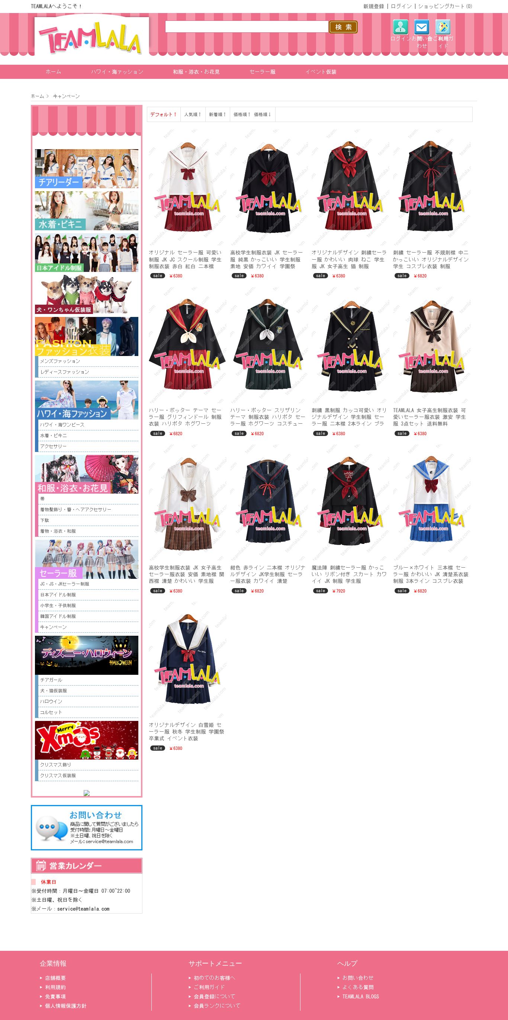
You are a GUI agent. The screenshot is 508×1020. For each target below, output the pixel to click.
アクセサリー (53, 446)
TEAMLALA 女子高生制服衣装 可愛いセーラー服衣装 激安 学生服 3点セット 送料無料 (429, 417)
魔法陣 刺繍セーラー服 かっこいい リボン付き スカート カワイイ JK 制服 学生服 (349, 574)
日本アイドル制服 (58, 595)
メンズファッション (60, 361)
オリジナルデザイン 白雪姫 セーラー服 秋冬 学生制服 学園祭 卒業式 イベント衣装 (186, 731)
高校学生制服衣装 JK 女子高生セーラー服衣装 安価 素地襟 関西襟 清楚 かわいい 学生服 (186, 574)
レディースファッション (64, 372)
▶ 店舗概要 (53, 978)
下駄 (44, 520)
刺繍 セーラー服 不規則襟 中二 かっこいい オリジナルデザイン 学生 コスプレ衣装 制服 (431, 259)
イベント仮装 (321, 71)
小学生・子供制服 (58, 605)
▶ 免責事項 (53, 996)
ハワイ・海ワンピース (62, 425)
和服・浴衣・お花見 (196, 71)
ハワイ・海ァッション (117, 71)
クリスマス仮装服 (58, 775)
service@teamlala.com (83, 908)
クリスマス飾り (55, 765)
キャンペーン (65, 96)
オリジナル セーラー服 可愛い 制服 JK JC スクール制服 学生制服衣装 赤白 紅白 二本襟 (185, 259)
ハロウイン (51, 701)
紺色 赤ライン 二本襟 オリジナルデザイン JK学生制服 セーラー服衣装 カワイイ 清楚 (268, 574)
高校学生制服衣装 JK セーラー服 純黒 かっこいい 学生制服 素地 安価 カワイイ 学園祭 (266, 259)
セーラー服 (263, 71)
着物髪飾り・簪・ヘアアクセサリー (76, 509)
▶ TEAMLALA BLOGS (358, 996)
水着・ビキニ (53, 435)
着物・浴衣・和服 (58, 531)
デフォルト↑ (164, 114)
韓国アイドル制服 (58, 616)
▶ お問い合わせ (355, 978)
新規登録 (373, 6)
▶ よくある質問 (355, 987)
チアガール (51, 680)
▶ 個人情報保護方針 (63, 1005)
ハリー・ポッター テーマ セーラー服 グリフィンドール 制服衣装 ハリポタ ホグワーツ (185, 417)
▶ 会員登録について (212, 996)
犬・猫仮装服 (53, 691)
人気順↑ (193, 114)
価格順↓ (263, 114)
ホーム (53, 71)
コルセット (51, 712)
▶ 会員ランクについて (215, 1005)
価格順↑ (242, 114)
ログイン (401, 6)
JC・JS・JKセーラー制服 (64, 584)
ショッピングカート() (445, 6)
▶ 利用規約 (53, 987)
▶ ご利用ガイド (207, 987)
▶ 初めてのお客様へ (212, 978)
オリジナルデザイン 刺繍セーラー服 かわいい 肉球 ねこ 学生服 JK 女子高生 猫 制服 (349, 259)
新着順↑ (218, 114)
